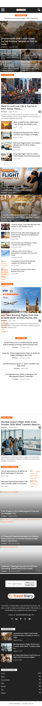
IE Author (4, 47)
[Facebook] (12, 619)
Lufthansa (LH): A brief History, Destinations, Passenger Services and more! (24, 253)
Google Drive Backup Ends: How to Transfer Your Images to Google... (26, 133)
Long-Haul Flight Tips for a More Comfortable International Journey (26, 155)
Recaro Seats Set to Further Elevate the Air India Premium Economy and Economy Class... (21, 343)
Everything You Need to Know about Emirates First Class (23, 270)
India (2, 683)
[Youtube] (30, 619)
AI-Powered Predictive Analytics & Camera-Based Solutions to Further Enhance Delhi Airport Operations (20, 538)
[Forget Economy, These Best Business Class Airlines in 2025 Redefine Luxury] (5, 227)
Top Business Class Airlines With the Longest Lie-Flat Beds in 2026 (23, 262)
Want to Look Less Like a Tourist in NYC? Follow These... (19, 107)
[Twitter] (25, 619)
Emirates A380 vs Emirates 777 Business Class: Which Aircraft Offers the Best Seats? (20, 216)
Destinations (5, 312)
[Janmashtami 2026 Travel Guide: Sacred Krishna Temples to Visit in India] (21, 35)
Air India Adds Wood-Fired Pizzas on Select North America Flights (31, 57)
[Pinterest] (21, 619)
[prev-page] (2, 164)
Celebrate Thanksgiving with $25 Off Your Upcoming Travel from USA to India (19, 567)
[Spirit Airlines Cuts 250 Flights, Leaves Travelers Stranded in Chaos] (5, 245)
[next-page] (5, 164)
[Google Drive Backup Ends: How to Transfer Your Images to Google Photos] (6, 135)
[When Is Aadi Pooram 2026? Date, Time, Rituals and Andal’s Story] (6, 125)
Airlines (3, 686)
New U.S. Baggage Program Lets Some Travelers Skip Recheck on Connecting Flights (10, 67)
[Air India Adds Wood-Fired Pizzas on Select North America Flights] (6, 658)
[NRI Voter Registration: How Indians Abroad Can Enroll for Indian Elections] (6, 146)
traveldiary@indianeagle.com (25, 615)
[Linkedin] (17, 619)
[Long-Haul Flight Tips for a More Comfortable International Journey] (6, 157)
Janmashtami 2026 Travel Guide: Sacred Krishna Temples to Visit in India (19, 41)
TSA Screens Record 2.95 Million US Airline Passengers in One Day (14, 472)
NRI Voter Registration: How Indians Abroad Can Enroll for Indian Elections (26, 145)
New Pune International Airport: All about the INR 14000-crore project (14, 482)
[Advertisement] (21, 3)
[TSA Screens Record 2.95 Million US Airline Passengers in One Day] (35, 475)
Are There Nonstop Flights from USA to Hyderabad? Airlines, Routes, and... (19, 316)
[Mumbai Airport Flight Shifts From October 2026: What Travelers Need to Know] (21, 442)
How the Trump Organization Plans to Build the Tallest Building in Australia (21, 354)
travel (3, 673)
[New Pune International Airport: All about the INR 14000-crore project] (35, 484)
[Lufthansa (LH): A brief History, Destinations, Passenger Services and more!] (5, 253)
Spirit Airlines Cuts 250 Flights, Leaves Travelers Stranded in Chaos (24, 244)
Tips (3, 103)
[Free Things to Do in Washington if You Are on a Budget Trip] (21, 504)
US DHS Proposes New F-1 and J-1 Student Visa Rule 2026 (21, 365)
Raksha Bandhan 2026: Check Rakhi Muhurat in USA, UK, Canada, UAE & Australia (30, 67)
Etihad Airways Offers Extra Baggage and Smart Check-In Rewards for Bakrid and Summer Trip (25, 235)
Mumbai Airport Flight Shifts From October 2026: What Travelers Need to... (21, 423)
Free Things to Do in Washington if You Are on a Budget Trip (20, 512)
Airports (3, 693)
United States (5, 680)
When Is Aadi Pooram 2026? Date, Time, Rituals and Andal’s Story (25, 123)
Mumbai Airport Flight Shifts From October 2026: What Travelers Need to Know (9, 56)
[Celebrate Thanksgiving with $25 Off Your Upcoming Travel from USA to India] (21, 559)
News (3, 454)
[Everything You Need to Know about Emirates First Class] (5, 272)
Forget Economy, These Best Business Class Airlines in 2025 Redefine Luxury (25, 225)
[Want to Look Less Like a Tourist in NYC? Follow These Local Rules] (21, 91)
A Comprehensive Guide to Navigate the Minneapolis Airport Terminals (21, 375)
